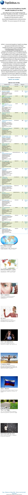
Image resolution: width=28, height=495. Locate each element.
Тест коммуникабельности (7, 153)
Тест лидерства (5, 161)
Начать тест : (26, 87)
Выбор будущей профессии (5, 144)
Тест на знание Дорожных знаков (7, 97)
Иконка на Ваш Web (10, 492)
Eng (3, 492)
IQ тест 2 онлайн (6, 91)
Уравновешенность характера (6, 169)
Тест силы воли (5, 200)
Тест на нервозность (6, 185)
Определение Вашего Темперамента (7, 129)
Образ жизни (5, 228)
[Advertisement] (14, 32)
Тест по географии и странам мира (7, 105)
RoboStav (14, 493)
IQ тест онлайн (5, 86)
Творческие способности (5, 178)
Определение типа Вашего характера (6, 136)
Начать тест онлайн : (14, 79)
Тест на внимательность (5, 193)
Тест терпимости (6, 222)
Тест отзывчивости (6, 215)
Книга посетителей (21, 492)
